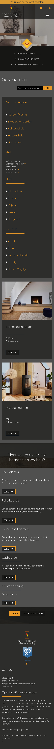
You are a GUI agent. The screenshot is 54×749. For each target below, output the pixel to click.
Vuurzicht (11, 229)
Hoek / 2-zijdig (16, 269)
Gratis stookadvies (33, 613)
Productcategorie (16, 102)
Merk (9, 152)
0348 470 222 (8, 686)
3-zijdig (11, 262)
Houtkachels (15, 135)
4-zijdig (11, 241)
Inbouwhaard (15, 191)
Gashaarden (15, 142)
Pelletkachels (15, 128)
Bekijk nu (12, 352)
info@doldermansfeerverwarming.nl (18, 683)
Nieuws (14, 613)
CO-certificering (17, 114)
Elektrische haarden (19, 121)
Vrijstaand (13, 205)
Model (9, 179)
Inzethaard (14, 198)
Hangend (13, 219)
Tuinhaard (13, 212)
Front (11, 248)
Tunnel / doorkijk (18, 255)
